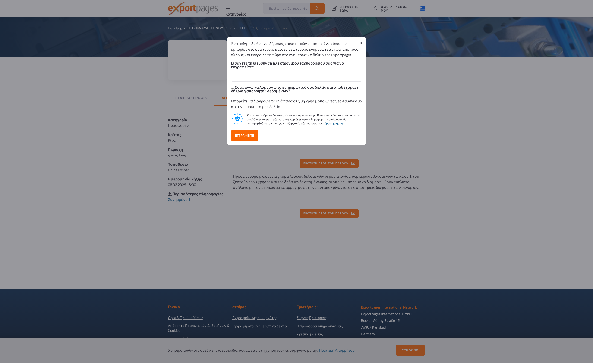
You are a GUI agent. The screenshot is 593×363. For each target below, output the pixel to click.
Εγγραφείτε (244, 135)
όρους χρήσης (334, 123)
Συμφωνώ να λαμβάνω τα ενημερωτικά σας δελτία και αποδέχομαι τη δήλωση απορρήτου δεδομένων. (296, 89)
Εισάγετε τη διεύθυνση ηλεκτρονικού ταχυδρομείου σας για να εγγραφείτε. (287, 65)
